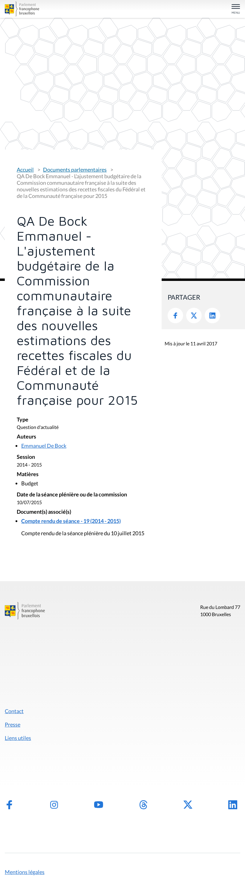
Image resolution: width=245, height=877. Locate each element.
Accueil (25, 169)
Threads (143, 804)
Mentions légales (25, 872)
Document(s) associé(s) (44, 512)
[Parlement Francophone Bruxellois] (43, 9)
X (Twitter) (187, 804)
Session (26, 457)
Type (22, 420)
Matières (28, 474)
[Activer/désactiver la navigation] (235, 9)
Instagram (54, 804)
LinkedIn (212, 315)
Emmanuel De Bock (43, 445)
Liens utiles (18, 738)
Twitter (194, 315)
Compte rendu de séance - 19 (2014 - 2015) (71, 521)
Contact (14, 711)
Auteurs (26, 437)
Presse (12, 724)
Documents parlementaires (75, 169)
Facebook (175, 315)
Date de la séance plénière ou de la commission (72, 495)
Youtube (98, 804)
